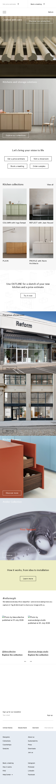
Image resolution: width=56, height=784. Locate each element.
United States (7, 728)
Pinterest (31, 767)
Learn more (28, 578)
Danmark (35, 728)
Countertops (7, 744)
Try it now (28, 295)
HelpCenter (7, 774)
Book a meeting (17, 166)
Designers (6, 737)
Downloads (32, 748)
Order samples (39, 166)
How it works (7, 767)
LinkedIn (31, 771)
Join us (30, 752)
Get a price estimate (16, 158)
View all (50, 184)
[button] (15, 634)
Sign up (50, 715)
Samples (6, 748)
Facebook (31, 774)
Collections (7, 741)
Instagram (31, 763)
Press (30, 744)
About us (31, 737)
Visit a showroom (41, 158)
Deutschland (22, 728)
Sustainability (33, 741)
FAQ (4, 771)
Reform (50, 12)
